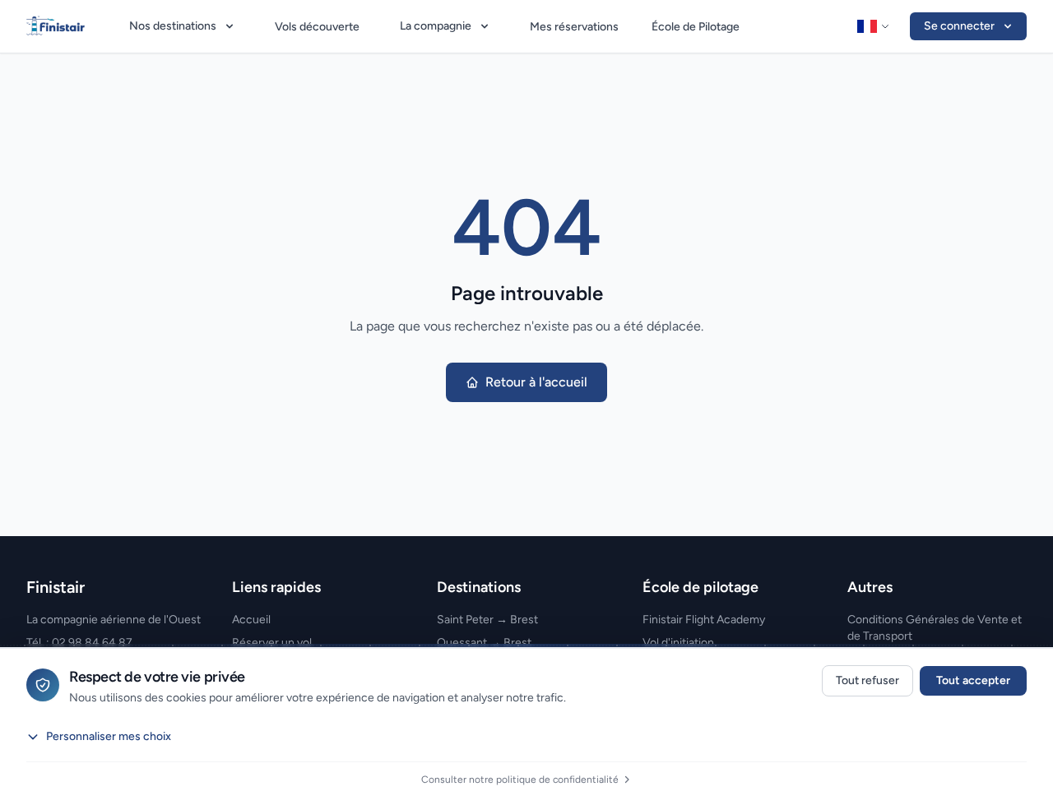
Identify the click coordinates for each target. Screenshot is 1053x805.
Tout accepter (973, 680)
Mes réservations (574, 27)
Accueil (251, 620)
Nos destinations (172, 26)
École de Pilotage (696, 27)
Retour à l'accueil (536, 382)
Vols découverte (317, 27)
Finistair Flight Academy (703, 620)
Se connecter (959, 26)
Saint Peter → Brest (487, 620)
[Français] (874, 26)
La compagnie (435, 26)
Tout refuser (867, 680)
